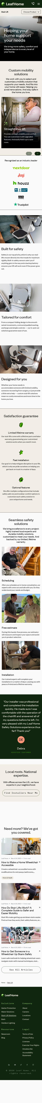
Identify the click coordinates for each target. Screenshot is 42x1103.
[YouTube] (15, 1064)
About (24, 1008)
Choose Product (29, 12)
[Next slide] (38, 153)
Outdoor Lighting (8, 1023)
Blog (3, 1037)
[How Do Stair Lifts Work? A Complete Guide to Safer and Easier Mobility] (21, 891)
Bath (3, 1019)
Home (3, 983)
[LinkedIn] (9, 1064)
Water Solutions (7, 1011)
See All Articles (21, 969)
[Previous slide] (29, 153)
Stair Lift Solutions (8, 1015)
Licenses (26, 1041)
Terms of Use (27, 1034)
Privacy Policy (28, 1037)
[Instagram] (33, 1064)
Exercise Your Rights (30, 1045)
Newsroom (5, 1034)
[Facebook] (27, 1064)
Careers (25, 1011)
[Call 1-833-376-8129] (32, 4)
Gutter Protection (8, 1008)
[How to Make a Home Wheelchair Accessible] (21, 846)
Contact (25, 1019)
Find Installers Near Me (21, 793)
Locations (26, 1015)
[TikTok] (21, 1064)
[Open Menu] (39, 4)
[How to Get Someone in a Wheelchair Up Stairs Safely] (21, 935)
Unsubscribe (27, 1049)
